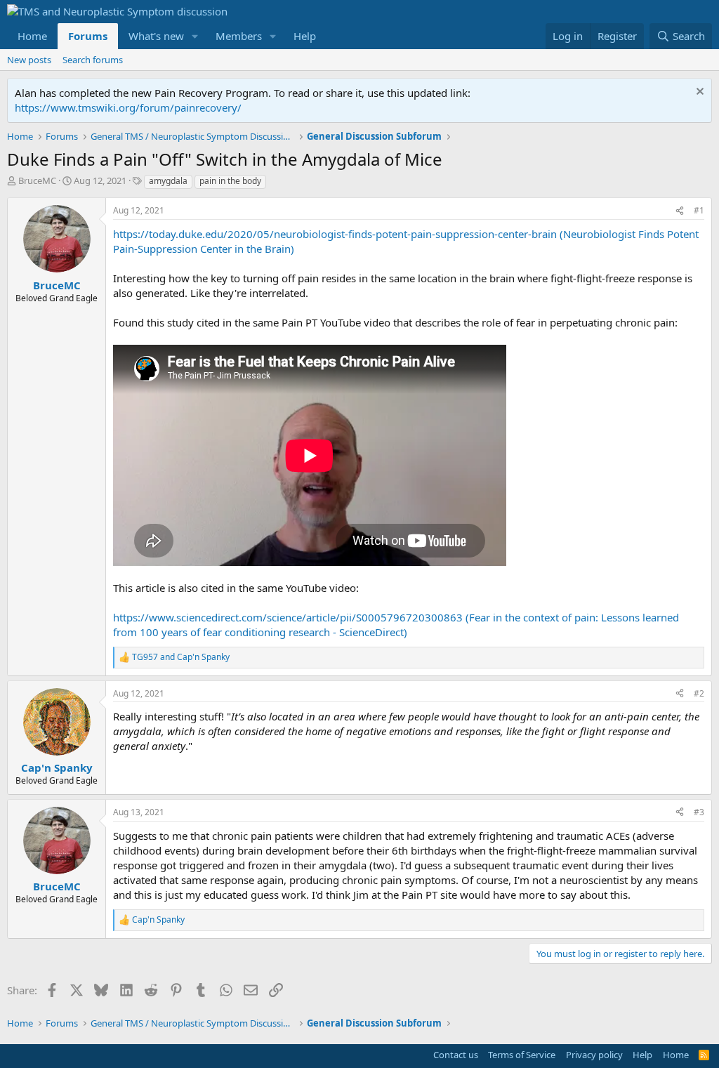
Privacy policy (594, 1054)
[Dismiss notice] (698, 93)
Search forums (92, 59)
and (181, 657)
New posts (29, 59)
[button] (195, 36)
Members (239, 36)
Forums (87, 36)
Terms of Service (521, 1054)
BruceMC (37, 180)
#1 (699, 210)
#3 (699, 812)
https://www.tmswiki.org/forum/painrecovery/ (128, 107)
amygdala (168, 181)
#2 (699, 693)
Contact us (455, 1054)
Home (32, 36)
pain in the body (230, 181)
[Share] (680, 211)
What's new (156, 36)
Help (304, 36)
